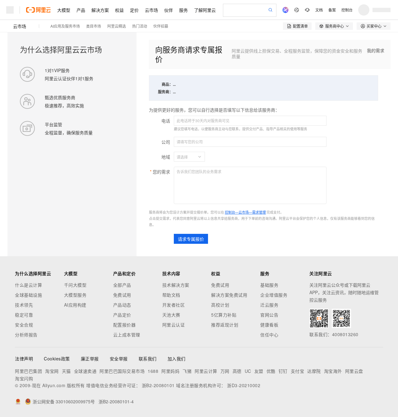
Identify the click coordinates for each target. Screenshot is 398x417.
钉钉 (283, 371)
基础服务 (269, 285)
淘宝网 (52, 371)
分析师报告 (26, 334)
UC (248, 371)
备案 (332, 9)
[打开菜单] (10, 10)
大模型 (63, 10)
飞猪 (187, 371)
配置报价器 (124, 325)
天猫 (66, 371)
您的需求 (161, 172)
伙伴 (168, 10)
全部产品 (122, 285)
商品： (167, 84)
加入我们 (177, 358)
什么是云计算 (28, 285)
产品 (80, 10)
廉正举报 (90, 358)
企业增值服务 (273, 295)
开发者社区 (173, 305)
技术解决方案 (175, 285)
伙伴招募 (160, 26)
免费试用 (122, 295)
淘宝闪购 (24, 378)
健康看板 (269, 325)
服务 (183, 10)
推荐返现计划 (224, 325)
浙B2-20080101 (158, 385)
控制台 (347, 9)
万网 (224, 371)
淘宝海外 (333, 371)
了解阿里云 (205, 10)
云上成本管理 (126, 334)
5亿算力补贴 (223, 315)
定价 (134, 10)
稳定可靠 (24, 315)
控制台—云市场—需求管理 (245, 212)
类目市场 (93, 26)
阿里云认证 (173, 325)
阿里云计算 (206, 371)
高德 (237, 371)
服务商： (165, 92)
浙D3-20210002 (243, 385)
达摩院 (314, 371)
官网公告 (269, 315)
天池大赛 (171, 315)
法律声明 (24, 358)
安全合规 (24, 325)
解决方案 (100, 10)
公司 (165, 142)
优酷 (270, 371)
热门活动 (139, 26)
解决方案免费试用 (229, 295)
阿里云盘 (354, 371)
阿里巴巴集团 (28, 371)
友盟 (258, 371)
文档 (319, 9)
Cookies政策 (57, 358)
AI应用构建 (75, 305)
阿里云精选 (116, 26)
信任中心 (269, 334)
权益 (119, 10)
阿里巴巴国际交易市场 (122, 371)
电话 (165, 121)
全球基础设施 (28, 295)
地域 (165, 157)
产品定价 (122, 315)
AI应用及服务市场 (65, 26)
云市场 (151, 10)
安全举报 (119, 358)
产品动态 (122, 305)
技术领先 (24, 305)
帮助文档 (171, 295)
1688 (153, 371)
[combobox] (186, 156)
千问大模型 (75, 285)
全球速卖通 (85, 371)
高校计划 (220, 305)
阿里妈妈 (170, 371)
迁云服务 (269, 305)
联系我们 (148, 358)
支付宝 (297, 371)
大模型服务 (75, 295)
